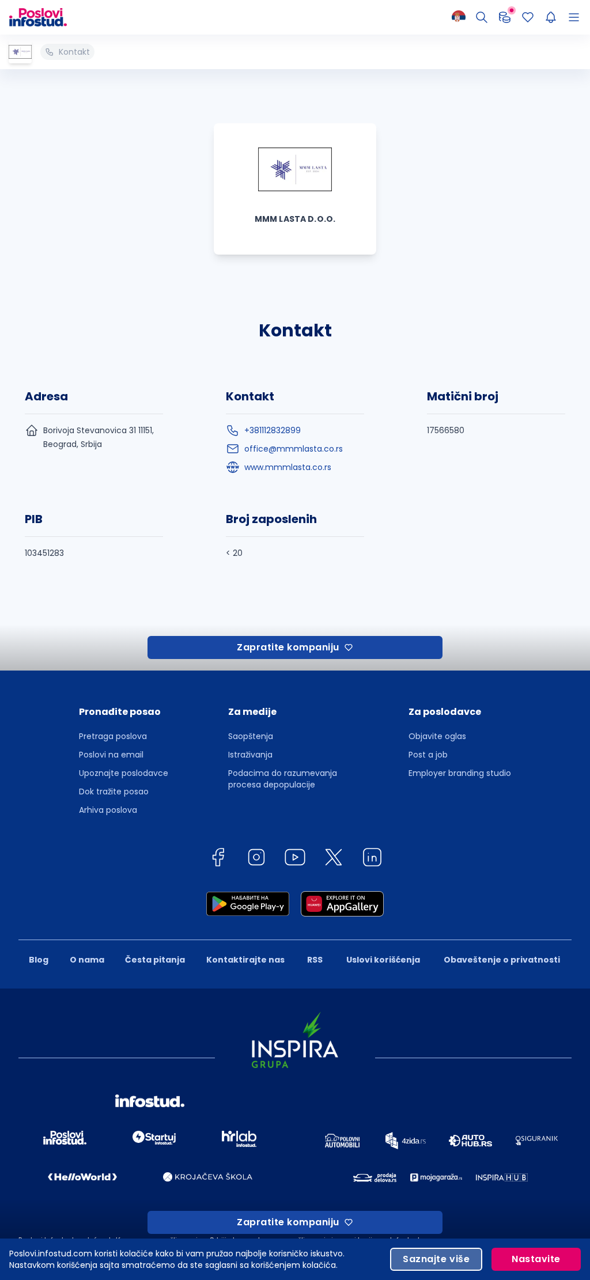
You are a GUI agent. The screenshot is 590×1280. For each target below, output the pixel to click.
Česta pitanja (155, 959)
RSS (315, 959)
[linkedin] (372, 859)
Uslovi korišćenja (383, 959)
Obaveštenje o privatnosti (502, 959)
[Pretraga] (481, 17)
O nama (87, 959)
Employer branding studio (460, 773)
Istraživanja (250, 754)
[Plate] (504, 17)
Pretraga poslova (113, 736)
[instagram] (256, 859)
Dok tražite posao (114, 791)
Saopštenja (250, 736)
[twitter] (333, 859)
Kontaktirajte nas (245, 959)
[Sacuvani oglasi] (527, 17)
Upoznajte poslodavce (123, 773)
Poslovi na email (111, 754)
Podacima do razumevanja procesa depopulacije (282, 778)
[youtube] (295, 859)
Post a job (428, 754)
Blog (38, 959)
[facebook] (217, 859)
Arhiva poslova (108, 810)
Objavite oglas (437, 736)
